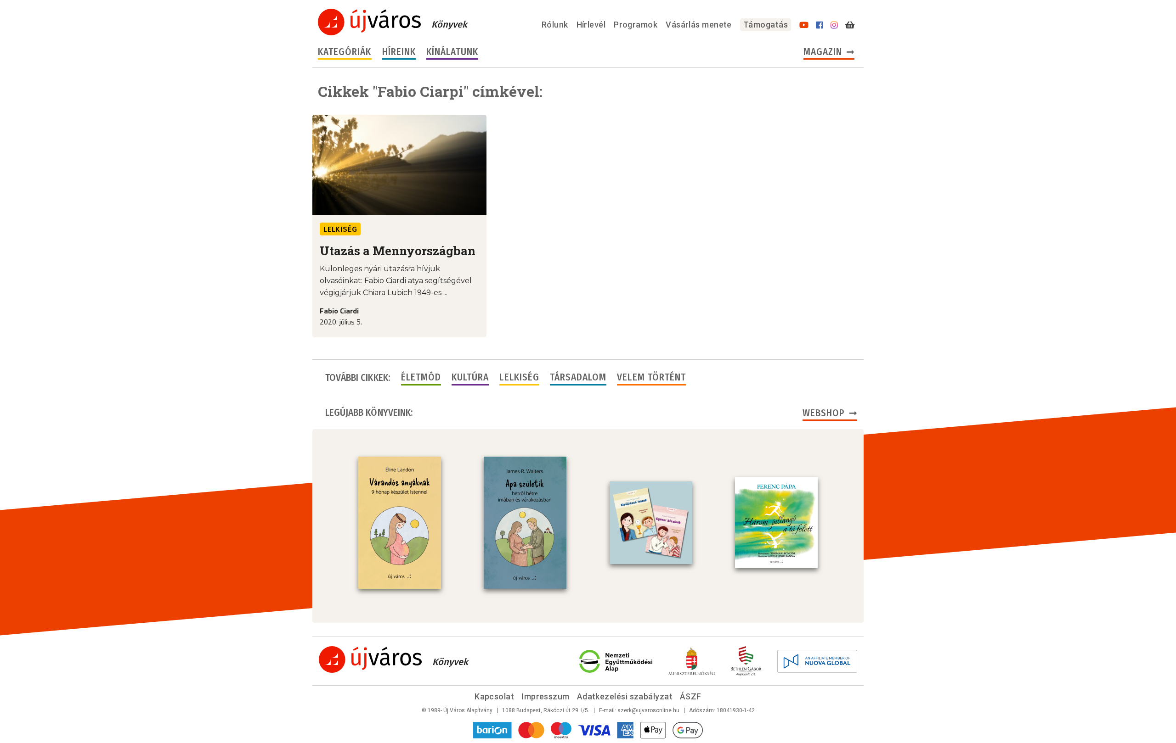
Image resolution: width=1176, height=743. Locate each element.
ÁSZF (690, 696)
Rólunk (555, 24)
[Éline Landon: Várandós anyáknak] (399, 523)
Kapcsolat (494, 696)
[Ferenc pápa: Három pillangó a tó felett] (776, 522)
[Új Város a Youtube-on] (803, 25)
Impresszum (545, 696)
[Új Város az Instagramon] (834, 25)
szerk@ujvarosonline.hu (648, 710)
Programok (635, 24)
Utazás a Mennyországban (397, 250)
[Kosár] (849, 25)
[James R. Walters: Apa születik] (525, 523)
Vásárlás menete (699, 24)
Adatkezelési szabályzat (625, 696)
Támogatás (765, 24)
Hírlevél (591, 24)
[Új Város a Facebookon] (819, 25)
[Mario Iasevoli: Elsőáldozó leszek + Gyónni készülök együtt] (651, 522)
